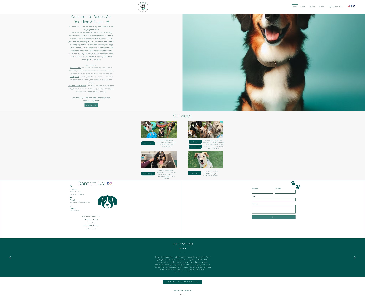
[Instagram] (349, 6)
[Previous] (10, 257)
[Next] (354, 257)
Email (253, 196)
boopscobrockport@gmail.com (182, 290)
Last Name (278, 188)
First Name (255, 188)
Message (254, 203)
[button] (312, 5)
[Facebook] (351, 6)
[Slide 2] (177, 271)
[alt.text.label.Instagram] (181, 294)
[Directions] (354, 6)
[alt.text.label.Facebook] (184, 294)
